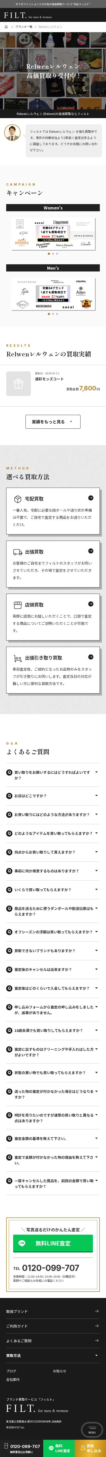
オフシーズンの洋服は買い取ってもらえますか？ (53, 931)
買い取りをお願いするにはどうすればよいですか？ (52, 775)
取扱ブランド (53, 1311)
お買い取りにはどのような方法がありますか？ (52, 814)
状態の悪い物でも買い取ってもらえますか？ (50, 1072)
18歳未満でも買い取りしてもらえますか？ (48, 1030)
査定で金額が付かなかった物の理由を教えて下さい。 (53, 1160)
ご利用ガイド (53, 1326)
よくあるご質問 (53, 1340)
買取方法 (13, 1355)
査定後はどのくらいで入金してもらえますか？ (52, 988)
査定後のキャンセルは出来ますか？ (43, 969)
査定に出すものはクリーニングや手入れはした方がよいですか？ (54, 1052)
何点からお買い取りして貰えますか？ (45, 852)
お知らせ (59, 1371)
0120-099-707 (50, 1268)
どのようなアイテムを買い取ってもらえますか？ (53, 833)
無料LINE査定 (53, 1243)
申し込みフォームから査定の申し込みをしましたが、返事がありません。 (54, 1009)
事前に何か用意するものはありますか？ (46, 870)
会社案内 (13, 1379)
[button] (49, 254)
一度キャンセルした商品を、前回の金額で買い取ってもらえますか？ (54, 1183)
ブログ (11, 1371)
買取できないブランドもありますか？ (45, 950)
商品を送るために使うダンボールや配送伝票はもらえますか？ (54, 911)
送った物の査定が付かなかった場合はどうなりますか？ (54, 1094)
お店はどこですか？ (30, 795)
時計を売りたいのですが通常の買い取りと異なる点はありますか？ (54, 1117)
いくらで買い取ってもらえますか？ (43, 889)
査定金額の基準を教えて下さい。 (41, 1138)
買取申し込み (90, 1448)
